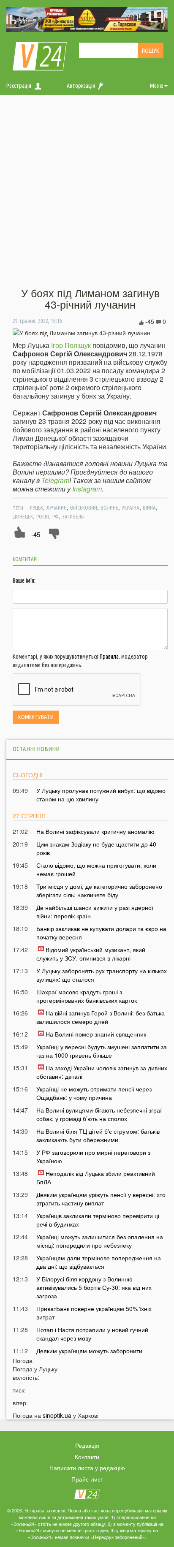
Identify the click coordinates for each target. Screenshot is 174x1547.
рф (55, 516)
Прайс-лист (87, 1479)
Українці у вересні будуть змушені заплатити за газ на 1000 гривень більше (101, 1050)
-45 (35, 534)
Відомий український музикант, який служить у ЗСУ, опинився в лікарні (90, 953)
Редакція (87, 1445)
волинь (109, 507)
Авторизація (81, 85)
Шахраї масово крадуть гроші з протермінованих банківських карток (86, 996)
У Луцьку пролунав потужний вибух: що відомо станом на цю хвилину (101, 794)
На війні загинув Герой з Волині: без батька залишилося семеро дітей (100, 1017)
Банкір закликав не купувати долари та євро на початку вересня (101, 932)
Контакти (87, 1456)
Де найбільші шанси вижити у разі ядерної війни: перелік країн (94, 911)
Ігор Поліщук (71, 345)
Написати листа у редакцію (87, 1467)
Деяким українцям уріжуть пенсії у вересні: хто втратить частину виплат (101, 1198)
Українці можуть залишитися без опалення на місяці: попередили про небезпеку (99, 1240)
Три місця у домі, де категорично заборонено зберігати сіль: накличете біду (99, 890)
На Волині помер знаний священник (96, 1034)
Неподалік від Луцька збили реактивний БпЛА (95, 1177)
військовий (83, 507)
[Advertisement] (87, 192)
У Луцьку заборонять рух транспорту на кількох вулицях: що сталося (101, 974)
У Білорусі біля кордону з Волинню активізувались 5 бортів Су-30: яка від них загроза (94, 1287)
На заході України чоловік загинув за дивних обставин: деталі (101, 1072)
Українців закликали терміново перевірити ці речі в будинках (97, 1219)
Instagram (87, 489)
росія (42, 516)
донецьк (23, 516)
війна (149, 507)
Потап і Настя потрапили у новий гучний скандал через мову (92, 1333)
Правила (109, 656)
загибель (73, 516)
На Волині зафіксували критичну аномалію (95, 831)
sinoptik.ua (57, 1415)
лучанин (56, 507)
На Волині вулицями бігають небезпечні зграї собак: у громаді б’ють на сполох (99, 1114)
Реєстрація (18, 85)
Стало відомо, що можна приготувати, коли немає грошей (96, 869)
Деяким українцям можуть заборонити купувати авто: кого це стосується (89, 1354)
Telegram (55, 480)
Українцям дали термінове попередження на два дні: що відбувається (98, 1262)
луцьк (36, 507)
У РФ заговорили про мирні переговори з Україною (93, 1156)
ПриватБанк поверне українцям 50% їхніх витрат (94, 1312)
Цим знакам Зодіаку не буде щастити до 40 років (96, 848)
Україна (130, 507)
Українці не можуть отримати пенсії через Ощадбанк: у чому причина (94, 1093)
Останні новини (36, 748)
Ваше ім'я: (24, 580)
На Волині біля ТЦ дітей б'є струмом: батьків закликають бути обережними (98, 1135)
